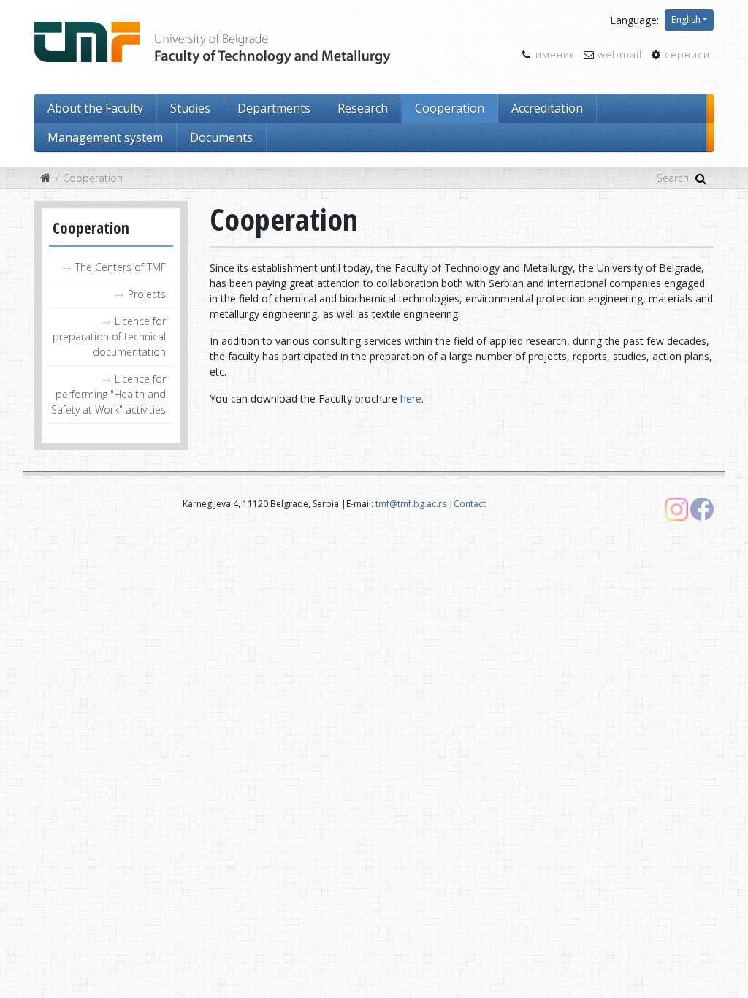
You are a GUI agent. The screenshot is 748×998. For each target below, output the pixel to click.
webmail (620, 54)
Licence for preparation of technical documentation (109, 336)
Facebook (702, 509)
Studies (190, 108)
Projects (147, 294)
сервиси (687, 54)
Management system (105, 137)
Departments (273, 108)
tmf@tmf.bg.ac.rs (410, 504)
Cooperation (449, 108)
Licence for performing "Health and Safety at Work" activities (108, 394)
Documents (221, 137)
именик (555, 54)
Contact (470, 504)
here (410, 398)
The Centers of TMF (120, 267)
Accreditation (547, 108)
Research (362, 108)
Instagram (676, 509)
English (686, 19)
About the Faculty (95, 108)
